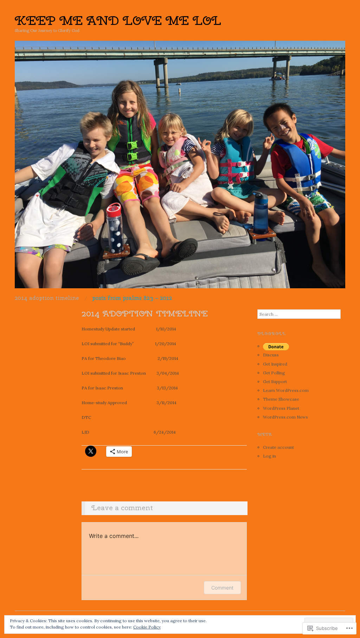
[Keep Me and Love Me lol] (180, 167)
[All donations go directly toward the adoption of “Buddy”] (276, 346)
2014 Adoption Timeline (47, 298)
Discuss (271, 354)
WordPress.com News (285, 417)
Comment (222, 588)
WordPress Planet (281, 408)
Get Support (275, 381)
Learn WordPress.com (286, 390)
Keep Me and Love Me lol (118, 20)
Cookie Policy (147, 627)
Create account (278, 447)
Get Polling (274, 372)
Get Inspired (275, 364)
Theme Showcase (281, 399)
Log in (269, 456)
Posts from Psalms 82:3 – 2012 (132, 298)
